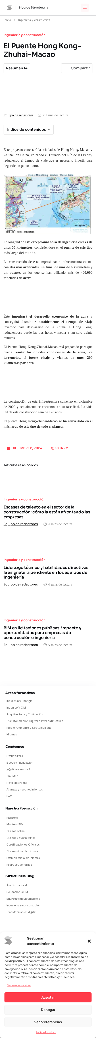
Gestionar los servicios (19, 985)
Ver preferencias (48, 1022)
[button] (89, 941)
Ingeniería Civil (16, 707)
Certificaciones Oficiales (23, 844)
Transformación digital (21, 912)
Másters (12, 818)
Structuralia (14, 756)
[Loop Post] (48, 482)
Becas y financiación (19, 763)
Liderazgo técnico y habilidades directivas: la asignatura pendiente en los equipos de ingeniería (47, 572)
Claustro (12, 776)
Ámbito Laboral (16, 885)
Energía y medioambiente (23, 899)
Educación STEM (17, 892)
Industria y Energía (19, 701)
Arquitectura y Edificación (24, 714)
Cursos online (15, 831)
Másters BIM (14, 824)
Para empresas (16, 783)
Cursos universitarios (20, 838)
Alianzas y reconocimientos (24, 789)
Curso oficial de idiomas (22, 851)
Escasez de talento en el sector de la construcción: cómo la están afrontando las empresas (47, 512)
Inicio (7, 20)
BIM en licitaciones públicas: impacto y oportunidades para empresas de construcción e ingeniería (42, 633)
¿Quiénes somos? (18, 769)
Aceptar (48, 997)
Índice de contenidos (26, 129)
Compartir (80, 68)
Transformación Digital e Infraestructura (34, 721)
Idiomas (11, 734)
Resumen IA (17, 68)
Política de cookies (46, 1032)
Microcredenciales (19, 865)
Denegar (48, 1010)
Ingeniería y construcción (34, 20)
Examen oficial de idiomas (23, 858)
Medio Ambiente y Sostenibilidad (29, 728)
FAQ (9, 796)
